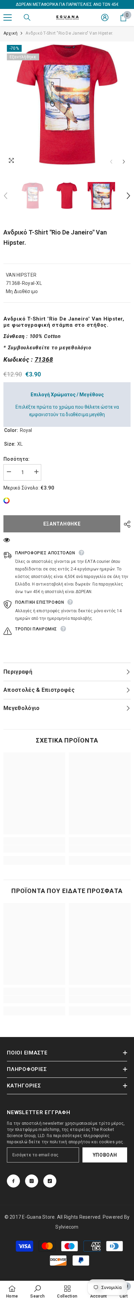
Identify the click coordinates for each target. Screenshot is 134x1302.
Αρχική (10, 33)
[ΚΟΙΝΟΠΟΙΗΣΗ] (125, 524)
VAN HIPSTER (21, 275)
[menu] (7, 17)
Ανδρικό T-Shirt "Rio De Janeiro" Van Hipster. (55, 237)
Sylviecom (66, 1227)
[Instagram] (31, 1181)
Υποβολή (105, 1155)
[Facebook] (13, 1181)
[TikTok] (49, 1181)
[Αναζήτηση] (27, 17)
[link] (8, 500)
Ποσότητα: (16, 459)
